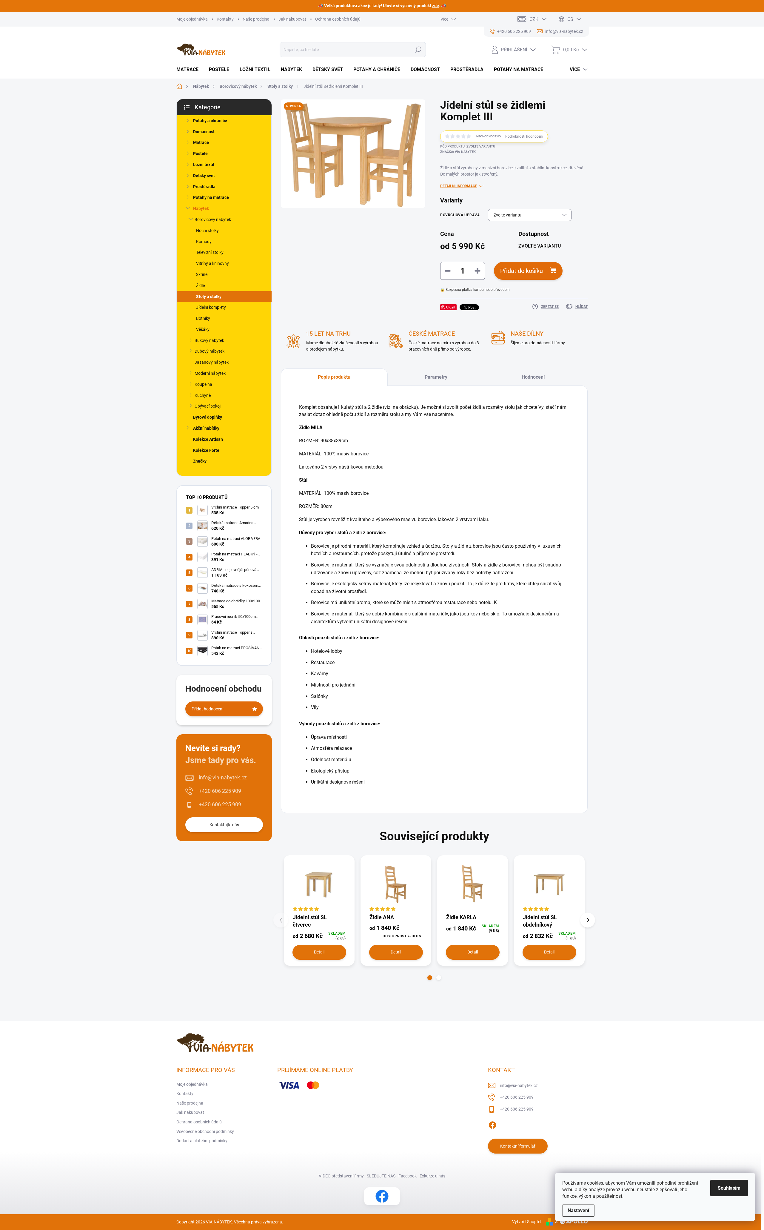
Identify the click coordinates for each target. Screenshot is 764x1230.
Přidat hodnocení (207, 709)
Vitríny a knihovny (212, 263)
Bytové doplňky (207, 417)
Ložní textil (203, 164)
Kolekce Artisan (208, 439)
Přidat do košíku (521, 270)
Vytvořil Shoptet (527, 1221)
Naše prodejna (256, 19)
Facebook (407, 1176)
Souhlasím (729, 1188)
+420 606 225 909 (220, 791)
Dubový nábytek (209, 351)
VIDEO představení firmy (341, 1176)
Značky (200, 461)
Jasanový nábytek (212, 362)
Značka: (458, 152)
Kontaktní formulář (517, 1146)
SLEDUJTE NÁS (381, 1176)
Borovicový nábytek (213, 219)
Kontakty (225, 19)
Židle (200, 285)
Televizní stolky (210, 252)
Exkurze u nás (432, 1176)
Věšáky (203, 329)
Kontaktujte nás (224, 824)
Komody (204, 241)
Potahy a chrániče (210, 120)
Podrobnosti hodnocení (524, 136)
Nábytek (201, 208)
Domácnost (204, 131)
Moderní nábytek (210, 373)
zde (435, 5)
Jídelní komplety (211, 307)
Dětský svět (204, 175)
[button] (429, 978)
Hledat (418, 49)
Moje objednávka (192, 19)
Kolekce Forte (206, 450)
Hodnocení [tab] (533, 377)
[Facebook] (492, 1124)
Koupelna (203, 384)
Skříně (201, 274)
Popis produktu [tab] (334, 377)
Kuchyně (203, 395)
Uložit (450, 307)
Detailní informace (458, 186)
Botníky (203, 318)
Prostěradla (204, 186)
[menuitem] (189, 70)
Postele (200, 153)
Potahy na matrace (211, 197)
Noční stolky (207, 230)
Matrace (201, 142)
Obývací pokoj (208, 406)
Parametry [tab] (436, 377)
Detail (319, 952)
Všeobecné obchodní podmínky (205, 1131)
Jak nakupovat (292, 19)
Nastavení (578, 1210)
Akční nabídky (206, 428)
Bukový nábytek (209, 340)
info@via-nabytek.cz (223, 777)
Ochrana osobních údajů (338, 19)
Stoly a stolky (208, 296)
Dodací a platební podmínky (201, 1140)
